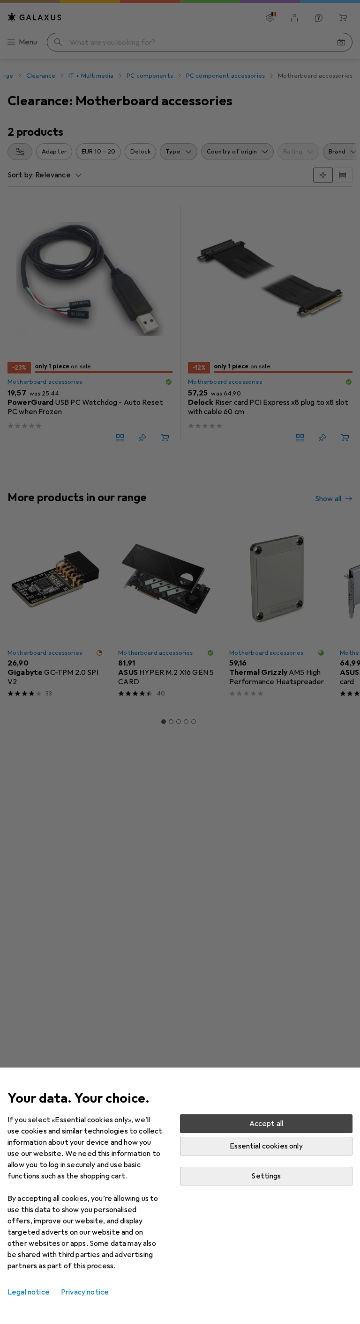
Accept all (266, 1123)
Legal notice (29, 1292)
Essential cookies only (266, 1146)
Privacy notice (85, 1292)
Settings (266, 1176)
